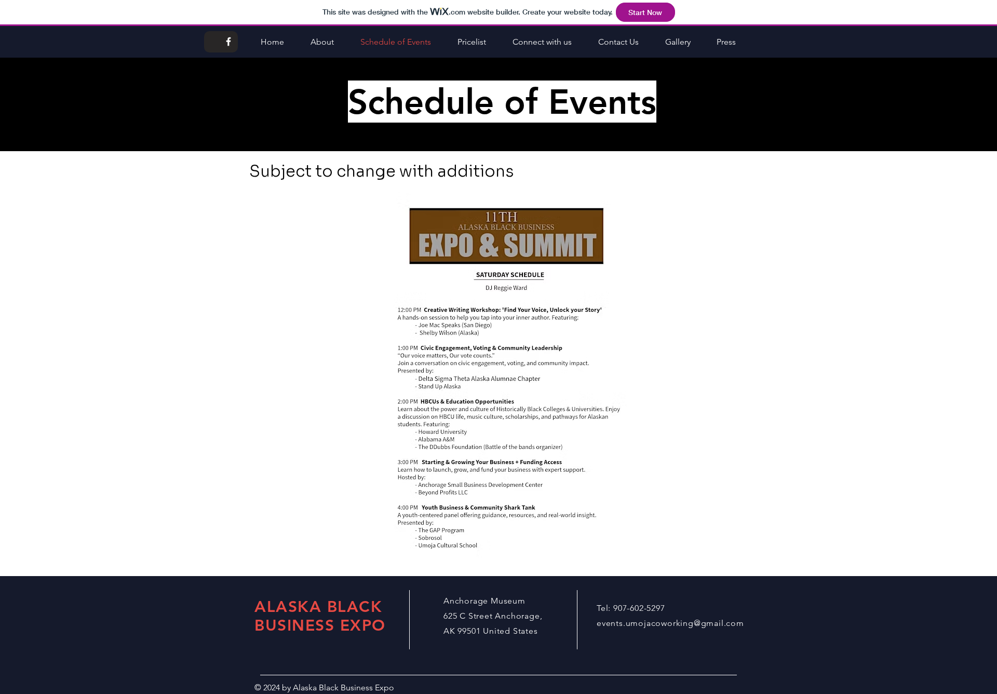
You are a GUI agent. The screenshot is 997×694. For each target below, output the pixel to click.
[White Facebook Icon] (228, 41)
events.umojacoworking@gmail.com (670, 623)
